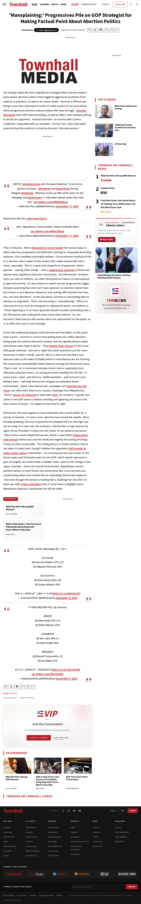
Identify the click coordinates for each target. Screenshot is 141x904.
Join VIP (133, 811)
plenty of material (24, 394)
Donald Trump (31, 837)
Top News (6, 827)
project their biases (61, 345)
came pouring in (36, 218)
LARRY (72, 827)
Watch (5, 841)
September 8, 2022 (66, 597)
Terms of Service (8, 895)
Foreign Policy (31, 846)
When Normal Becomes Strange (126, 107)
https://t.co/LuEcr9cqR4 (66, 669)
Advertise (96, 832)
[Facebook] (74, 811)
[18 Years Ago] (104, 149)
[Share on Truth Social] (95, 30)
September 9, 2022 (66, 678)
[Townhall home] (13, 811)
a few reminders (31, 484)
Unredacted (74, 837)
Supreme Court (31, 855)
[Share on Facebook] (100, 30)
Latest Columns (9, 837)
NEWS (34, 4)
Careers (96, 837)
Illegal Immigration (33, 851)
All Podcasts (74, 854)
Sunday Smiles (108, 188)
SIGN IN (105, 4)
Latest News (7, 832)
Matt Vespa (40, 788)
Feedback (33, 895)
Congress (29, 832)
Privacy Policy (22, 895)
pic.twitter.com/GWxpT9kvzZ (47, 231)
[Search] (131, 4)
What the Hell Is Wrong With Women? (16, 778)
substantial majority (62, 270)
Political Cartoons (9, 846)
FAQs (122, 811)
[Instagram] (69, 811)
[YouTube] (80, 811)
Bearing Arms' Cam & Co (79, 841)
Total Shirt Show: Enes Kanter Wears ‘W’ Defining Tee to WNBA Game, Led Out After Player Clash (118, 204)
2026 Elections (31, 827)
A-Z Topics (30, 821)
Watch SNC (119, 841)
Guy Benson (27, 30)
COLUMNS (44, 4)
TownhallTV (7, 851)
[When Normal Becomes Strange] (104, 111)
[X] (63, 811)
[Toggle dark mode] (137, 4)
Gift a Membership (122, 832)
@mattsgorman (31, 184)
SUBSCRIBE (120, 4)
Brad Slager (52, 841)
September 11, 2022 (67, 206)
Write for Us (97, 846)
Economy (29, 841)
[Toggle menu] (4, 4)
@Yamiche (45, 188)
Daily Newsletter (121, 837)
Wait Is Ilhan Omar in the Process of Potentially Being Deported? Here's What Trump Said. (47, 780)
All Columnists (53, 855)
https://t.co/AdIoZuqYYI (66, 593)
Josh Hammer (53, 851)
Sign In (113, 811)
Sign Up (131, 887)
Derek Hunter (53, 832)
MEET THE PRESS (27, 698)
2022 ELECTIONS (10, 698)
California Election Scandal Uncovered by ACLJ (125, 128)
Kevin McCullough (54, 837)
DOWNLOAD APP (88, 4)
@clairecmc (63, 188)
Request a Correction (46, 895)
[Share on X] (89, 30)
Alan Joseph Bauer (55, 846)
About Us (96, 827)
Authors (6, 855)
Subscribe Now (61, 738)
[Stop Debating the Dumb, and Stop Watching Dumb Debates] (116, 260)
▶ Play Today (106, 239)
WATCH (54, 4)
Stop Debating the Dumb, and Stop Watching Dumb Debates (114, 276)
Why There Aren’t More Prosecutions (77, 778)
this (55, 394)
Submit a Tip (97, 841)
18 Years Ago (120, 144)
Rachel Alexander (72, 788)
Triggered (74, 832)
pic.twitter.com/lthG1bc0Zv (47, 674)
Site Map (59, 895)
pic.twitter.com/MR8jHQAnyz (51, 202)
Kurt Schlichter (11, 788)
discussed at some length (47, 247)
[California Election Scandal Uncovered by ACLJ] (104, 130)
